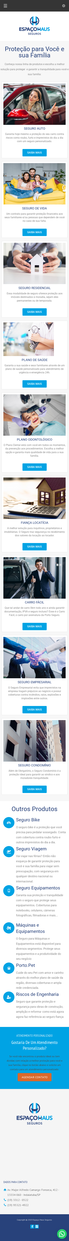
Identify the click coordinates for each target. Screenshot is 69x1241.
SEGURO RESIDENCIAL (34, 288)
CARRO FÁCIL (34, 602)
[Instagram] (37, 1227)
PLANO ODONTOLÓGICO (34, 439)
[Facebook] (32, 1227)
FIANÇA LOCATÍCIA (34, 523)
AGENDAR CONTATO (34, 1077)
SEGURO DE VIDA (34, 208)
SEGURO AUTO (34, 128)
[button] (62, 1234)
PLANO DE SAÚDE (34, 360)
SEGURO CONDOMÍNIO (34, 765)
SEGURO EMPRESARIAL (35, 682)
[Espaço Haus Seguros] (34, 34)
